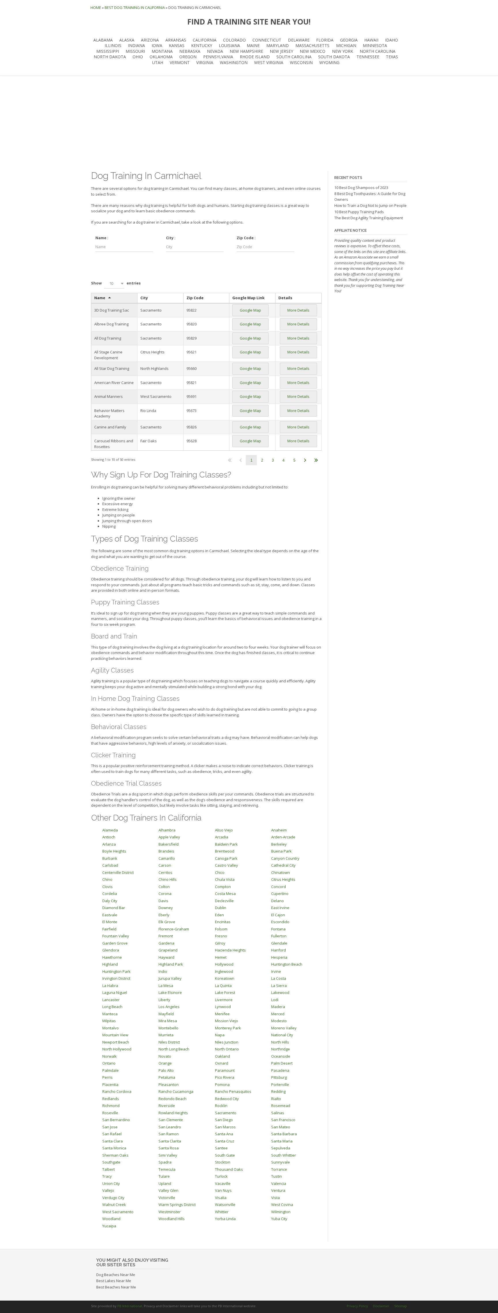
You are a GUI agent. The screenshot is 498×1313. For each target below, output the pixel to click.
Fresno (221, 936)
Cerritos (165, 872)
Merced (277, 1013)
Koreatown (224, 978)
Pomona (222, 1084)
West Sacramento (117, 1211)
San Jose (110, 1127)
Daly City (109, 900)
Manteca (110, 1013)
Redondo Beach (172, 1098)
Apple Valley (169, 837)
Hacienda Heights (230, 950)
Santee (221, 1148)
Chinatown (280, 872)
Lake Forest (225, 992)
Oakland (222, 1056)
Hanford (278, 950)
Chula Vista (225, 879)
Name (99, 297)
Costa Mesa (225, 893)
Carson (165, 865)
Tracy (107, 1176)
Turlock (221, 1176)
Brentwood (224, 851)
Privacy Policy (357, 1306)
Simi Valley (168, 1155)
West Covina (282, 1204)
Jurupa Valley (170, 978)
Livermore (224, 999)
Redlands (110, 1098)
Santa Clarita (170, 1141)
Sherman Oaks (115, 1155)
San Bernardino (116, 1119)
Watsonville (225, 1204)
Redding (278, 1091)
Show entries (116, 283)
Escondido (280, 921)
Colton (164, 886)
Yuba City (279, 1218)
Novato (165, 1056)
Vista (275, 1197)
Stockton (222, 1162)
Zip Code (194, 297)
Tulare (164, 1176)
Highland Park (171, 964)
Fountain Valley (115, 936)
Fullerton (278, 936)
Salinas (277, 1112)
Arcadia (221, 837)
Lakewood (280, 992)
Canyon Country (285, 858)
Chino (107, 879)
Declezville (224, 900)
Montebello (168, 1028)
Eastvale (109, 914)
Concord (278, 886)
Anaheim (279, 830)
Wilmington (280, 1211)
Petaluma (167, 1077)
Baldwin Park (226, 844)
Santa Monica (114, 1148)
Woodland (111, 1218)
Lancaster (111, 999)
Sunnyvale (280, 1162)
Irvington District (116, 978)
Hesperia (279, 957)
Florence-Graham (174, 929)
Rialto (276, 1098)
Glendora (110, 950)
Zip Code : (246, 237)
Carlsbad (110, 865)
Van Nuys (223, 1190)
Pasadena (280, 1070)
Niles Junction (226, 1042)
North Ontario (227, 1049)
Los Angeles (169, 1006)
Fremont (166, 936)
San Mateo (280, 1127)
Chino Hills (168, 879)
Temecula (167, 1169)
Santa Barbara (284, 1133)
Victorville (167, 1197)
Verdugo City (113, 1197)
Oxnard (221, 1063)
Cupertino (279, 893)
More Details (298, 310)
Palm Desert (282, 1063)
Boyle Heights (114, 851)
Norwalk (109, 1056)
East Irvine (280, 907)
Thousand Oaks (229, 1169)
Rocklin (221, 1105)
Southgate (111, 1162)
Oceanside (280, 1056)
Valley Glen (168, 1190)
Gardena (166, 943)
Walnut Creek (114, 1204)
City (144, 297)
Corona (165, 893)
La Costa (278, 978)
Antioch (108, 837)
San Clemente (171, 1119)
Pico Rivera (224, 1077)
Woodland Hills (172, 1218)
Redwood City (227, 1098)
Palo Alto (166, 1070)
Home (95, 7)
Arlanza (109, 844)
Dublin (220, 907)
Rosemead (280, 1105)
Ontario (109, 1063)
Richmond (111, 1105)
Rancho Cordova (116, 1091)
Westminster (170, 1211)
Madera (278, 1006)
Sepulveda (280, 1148)
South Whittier (283, 1155)
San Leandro (170, 1127)
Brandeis (166, 851)
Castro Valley (226, 865)
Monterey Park (228, 1028)
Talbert (108, 1169)
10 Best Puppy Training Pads (359, 211)
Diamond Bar (113, 907)
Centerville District (118, 872)
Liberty (164, 999)
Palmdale (110, 1070)
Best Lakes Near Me (113, 1280)
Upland (165, 1183)
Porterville (280, 1084)
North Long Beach (174, 1049)
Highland (110, 964)
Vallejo (108, 1190)
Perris (107, 1077)
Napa (220, 1034)
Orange (165, 1063)
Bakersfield (169, 844)
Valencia (278, 1183)
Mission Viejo (226, 1020)
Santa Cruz (224, 1141)
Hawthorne (112, 957)
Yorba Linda (225, 1218)
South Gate (225, 1155)
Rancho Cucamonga (176, 1091)
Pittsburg (279, 1077)
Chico (220, 872)
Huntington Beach (286, 964)
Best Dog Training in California (135, 7)
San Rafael (112, 1133)
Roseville (110, 1112)
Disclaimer (381, 1306)
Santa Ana (224, 1133)
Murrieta (166, 1034)
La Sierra (279, 985)
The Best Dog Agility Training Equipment (368, 217)
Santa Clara (112, 1141)
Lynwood (223, 1006)
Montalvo (110, 1028)
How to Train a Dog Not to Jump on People (370, 205)
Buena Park (281, 851)
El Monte (109, 921)
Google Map (250, 310)
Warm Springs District (177, 1204)
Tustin (276, 1176)
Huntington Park (116, 971)
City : (171, 237)
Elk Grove (167, 921)
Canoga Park (226, 858)
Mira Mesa (168, 1020)
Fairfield (109, 929)
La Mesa (166, 985)
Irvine (276, 971)
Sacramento (225, 1112)
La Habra (110, 985)
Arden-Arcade (283, 837)
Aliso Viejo (224, 830)
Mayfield (166, 1013)
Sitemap (400, 1306)
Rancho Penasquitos (233, 1091)
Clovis (107, 886)
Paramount (225, 1070)
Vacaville (223, 1183)
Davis (163, 900)
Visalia (221, 1197)
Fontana (278, 929)
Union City (111, 1183)
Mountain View (115, 1034)
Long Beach (112, 1006)
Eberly (164, 914)
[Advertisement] (249, 123)
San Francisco (283, 1119)
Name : (101, 237)
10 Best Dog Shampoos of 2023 (361, 187)
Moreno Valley (284, 1028)
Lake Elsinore (170, 992)
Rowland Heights (173, 1112)
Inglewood (224, 971)
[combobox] (114, 283)
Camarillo (167, 858)
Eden (219, 914)
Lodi (274, 999)
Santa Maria (282, 1141)
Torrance (279, 1169)
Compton (223, 886)
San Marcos (225, 1127)
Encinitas (223, 921)
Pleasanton (169, 1084)
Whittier (222, 1211)
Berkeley (279, 844)
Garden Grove (115, 943)
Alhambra (167, 830)
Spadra (165, 1162)
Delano (277, 900)
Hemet (221, 957)
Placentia (110, 1084)
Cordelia (109, 893)
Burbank (109, 858)
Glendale (279, 943)
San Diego (224, 1119)
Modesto (279, 1020)
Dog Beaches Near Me (115, 1274)
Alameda (110, 830)
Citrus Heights (283, 879)
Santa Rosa (169, 1148)
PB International (129, 1306)
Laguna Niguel (114, 992)
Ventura (278, 1190)
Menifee (222, 1013)
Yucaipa (109, 1225)
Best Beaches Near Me (116, 1287)
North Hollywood (116, 1049)
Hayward (166, 957)
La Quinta (223, 985)
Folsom (221, 929)
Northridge (280, 1049)
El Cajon (278, 914)
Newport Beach (115, 1042)
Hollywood (224, 964)
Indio (163, 971)
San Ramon (169, 1133)
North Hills (280, 1042)
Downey (166, 907)
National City (282, 1034)
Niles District (169, 1042)
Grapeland (168, 950)
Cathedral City (283, 865)
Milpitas (109, 1020)
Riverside (167, 1105)
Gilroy (220, 943)
